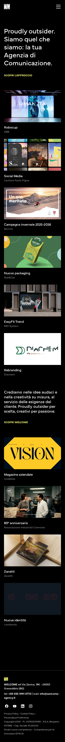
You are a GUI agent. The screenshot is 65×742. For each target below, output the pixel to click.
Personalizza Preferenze (16, 717)
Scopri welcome (16, 422)
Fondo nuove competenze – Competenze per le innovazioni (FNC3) (29, 731)
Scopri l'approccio (18, 75)
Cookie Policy (27, 713)
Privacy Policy (11, 713)
